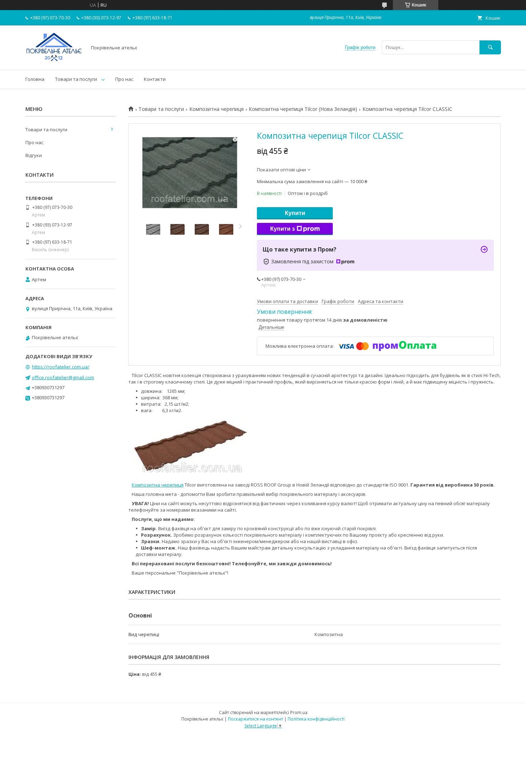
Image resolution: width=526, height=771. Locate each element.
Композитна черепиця (216, 109)
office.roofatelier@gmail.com (63, 377)
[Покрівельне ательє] (54, 60)
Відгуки (33, 155)
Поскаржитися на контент (255, 719)
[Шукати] (490, 47)
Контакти (155, 79)
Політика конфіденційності (316, 719)
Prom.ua (298, 712)
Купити (295, 213)
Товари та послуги (76, 79)
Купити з (282, 229)
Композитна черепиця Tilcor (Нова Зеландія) (303, 109)
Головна (34, 79)
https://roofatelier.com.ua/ (60, 367)
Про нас (124, 79)
